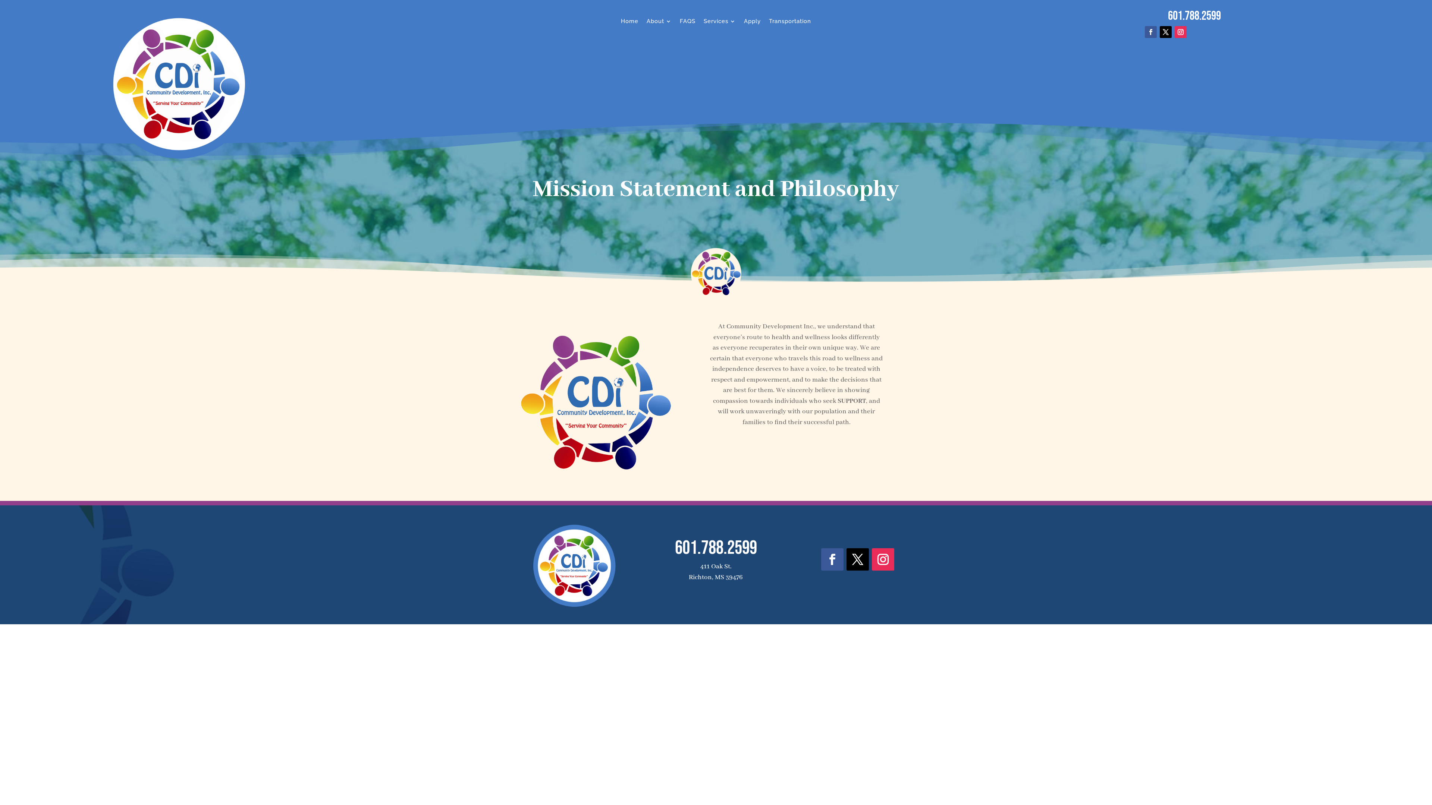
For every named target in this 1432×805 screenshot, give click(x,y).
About (655, 21)
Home (629, 21)
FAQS (687, 21)
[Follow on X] (1166, 32)
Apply (752, 21)
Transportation (790, 21)
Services (716, 21)
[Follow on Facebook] (1151, 32)
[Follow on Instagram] (1181, 32)
